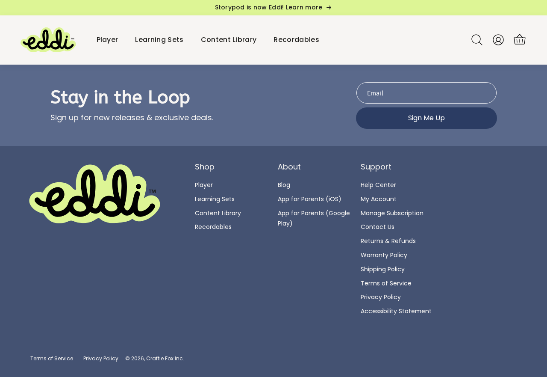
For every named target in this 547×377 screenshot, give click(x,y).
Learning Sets (215, 199)
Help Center (378, 185)
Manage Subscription (392, 213)
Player (204, 185)
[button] (519, 40)
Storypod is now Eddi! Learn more (269, 7)
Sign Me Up (426, 118)
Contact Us (377, 227)
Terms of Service (386, 283)
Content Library (218, 213)
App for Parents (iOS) (309, 199)
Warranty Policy (384, 255)
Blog (284, 185)
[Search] (477, 40)
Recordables (213, 227)
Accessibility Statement (396, 311)
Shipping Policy (383, 269)
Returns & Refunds (388, 241)
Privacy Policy (381, 297)
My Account (379, 199)
